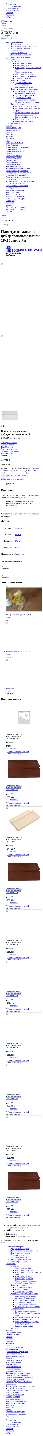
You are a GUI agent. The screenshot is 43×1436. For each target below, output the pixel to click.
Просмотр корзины (18, 475)
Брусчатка (10, 203)
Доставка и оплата (13, 6)
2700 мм (18, 528)
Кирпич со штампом (19, 53)
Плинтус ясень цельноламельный (19, 173)
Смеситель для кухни (24, 74)
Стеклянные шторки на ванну (27, 102)
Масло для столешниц (15, 190)
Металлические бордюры (16, 209)
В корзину (5, 475)
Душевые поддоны (23, 98)
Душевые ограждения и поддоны (24, 89)
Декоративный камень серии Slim (24, 46)
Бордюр (9, 205)
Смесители (15, 61)
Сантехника (11, 59)
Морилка (18, 548)
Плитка (9, 132)
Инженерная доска (13, 128)
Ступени (9, 134)
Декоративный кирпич (15, 42)
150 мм (18, 535)
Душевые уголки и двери (25, 100)
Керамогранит (11, 160)
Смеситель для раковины (25, 76)
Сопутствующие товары (20, 57)
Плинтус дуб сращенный (16, 175)
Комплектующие (17, 104)
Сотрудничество (12, 8)
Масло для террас (13, 192)
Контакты (10, 15)
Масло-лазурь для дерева (16, 199)
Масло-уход (10, 201)
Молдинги (10, 138)
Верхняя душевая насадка (25, 106)
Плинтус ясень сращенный (17, 171)
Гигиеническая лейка (24, 121)
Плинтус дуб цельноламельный (19, 177)
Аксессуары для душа (24, 87)
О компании (11, 4)
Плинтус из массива (14, 156)
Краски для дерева (13, 158)
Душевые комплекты (23, 83)
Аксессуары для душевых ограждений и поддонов (25, 92)
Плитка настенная (13, 164)
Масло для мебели (13, 188)
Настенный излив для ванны (27, 113)
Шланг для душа (22, 119)
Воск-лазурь (11, 179)
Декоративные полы (14, 149)
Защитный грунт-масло (15, 183)
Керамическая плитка (14, 166)
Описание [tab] (10, 483)
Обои (8, 141)
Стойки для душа (22, 85)
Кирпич (9, 126)
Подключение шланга (24, 115)
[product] (24, 599)
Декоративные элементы (21, 55)
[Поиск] (2, 30)
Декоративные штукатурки (17, 147)
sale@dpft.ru (13, 1234)
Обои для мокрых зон (14, 143)
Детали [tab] (9, 485)
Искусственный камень (20, 48)
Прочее (9, 211)
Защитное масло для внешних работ (20, 181)
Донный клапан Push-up (25, 78)
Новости (9, 13)
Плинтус (9, 153)
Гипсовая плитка (17, 50)
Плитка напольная (13, 162)
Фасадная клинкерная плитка (18, 168)
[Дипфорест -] (6, 21)
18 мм (17, 541)
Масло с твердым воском (16, 196)
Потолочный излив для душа (27, 117)
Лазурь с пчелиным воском (17, 186)
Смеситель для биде (23, 63)
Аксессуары (15, 123)
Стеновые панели (13, 130)
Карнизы (9, 136)
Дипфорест (19, 554)
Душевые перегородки (24, 96)
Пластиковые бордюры (15, 207)
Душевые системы (18, 81)
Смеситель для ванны (24, 65)
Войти (8, 17)
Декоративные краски (15, 151)
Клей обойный (12, 145)
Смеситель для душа (23, 72)
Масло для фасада (13, 194)
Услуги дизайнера (13, 11)
